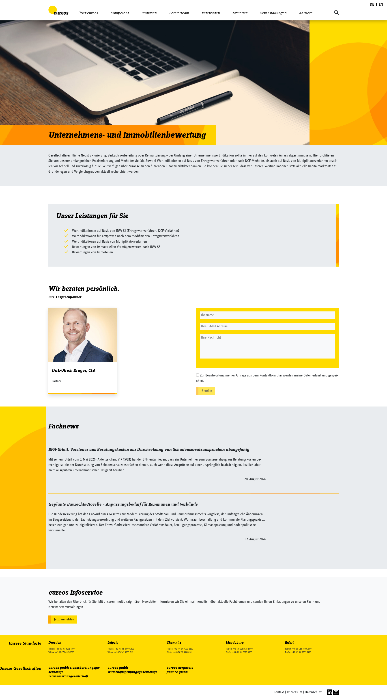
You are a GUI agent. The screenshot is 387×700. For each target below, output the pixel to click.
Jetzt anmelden (64, 619)
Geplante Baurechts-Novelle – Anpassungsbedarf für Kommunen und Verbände (123, 504)
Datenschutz (313, 692)
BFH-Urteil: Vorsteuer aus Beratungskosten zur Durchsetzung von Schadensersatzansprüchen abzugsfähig (148, 449)
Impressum (294, 692)
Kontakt (279, 692)
